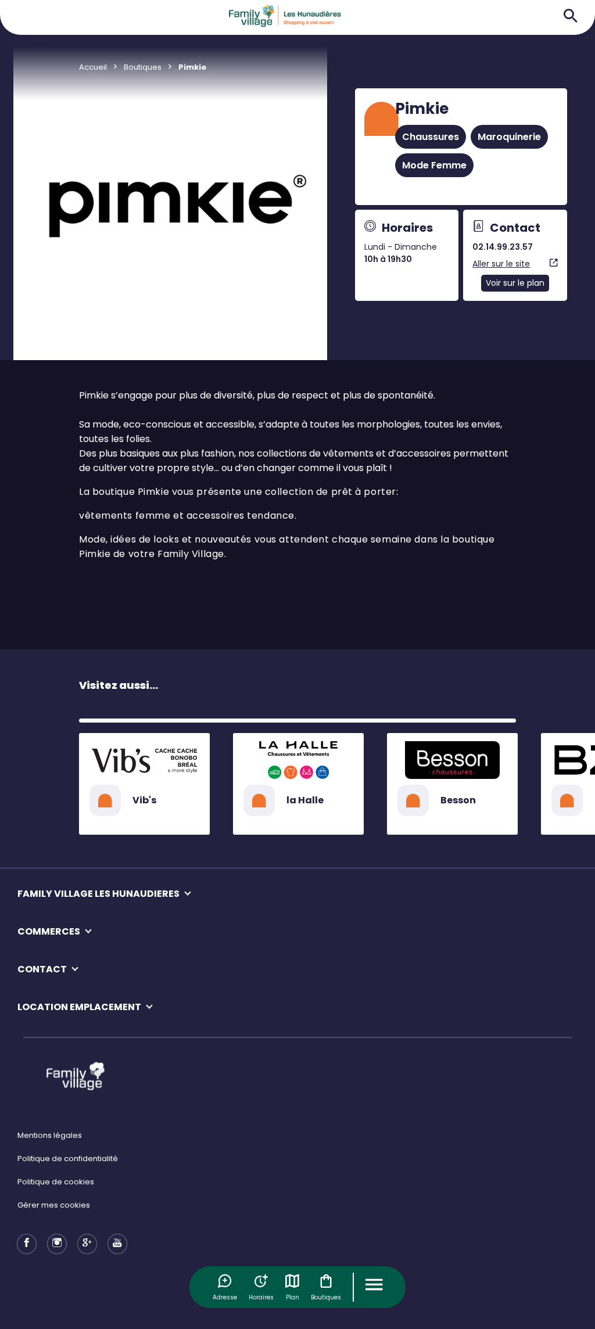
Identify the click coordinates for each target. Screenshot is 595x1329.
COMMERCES (48, 931)
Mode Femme (434, 165)
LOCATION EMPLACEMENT (79, 1007)
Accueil (93, 67)
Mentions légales (49, 1135)
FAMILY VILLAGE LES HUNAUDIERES (98, 893)
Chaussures (430, 136)
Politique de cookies (55, 1181)
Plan (292, 1297)
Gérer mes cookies (53, 1205)
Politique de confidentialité (67, 1158)
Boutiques (326, 1297)
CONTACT (42, 969)
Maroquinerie (509, 136)
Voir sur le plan (515, 283)
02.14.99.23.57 (502, 247)
